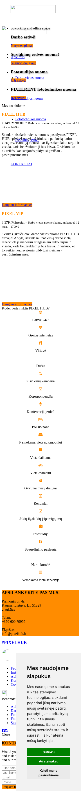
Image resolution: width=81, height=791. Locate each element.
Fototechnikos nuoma (30, 119)
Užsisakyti (18, 80)
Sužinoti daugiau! (23, 63)
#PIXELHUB (14, 642)
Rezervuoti (18, 98)
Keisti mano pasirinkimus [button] (48, 773)
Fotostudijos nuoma (29, 98)
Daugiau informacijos (17, 205)
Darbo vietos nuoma (29, 78)
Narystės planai (22, 45)
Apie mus (18, 57)
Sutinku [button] (49, 752)
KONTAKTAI (21, 164)
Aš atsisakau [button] (48, 761)
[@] (14, 655)
